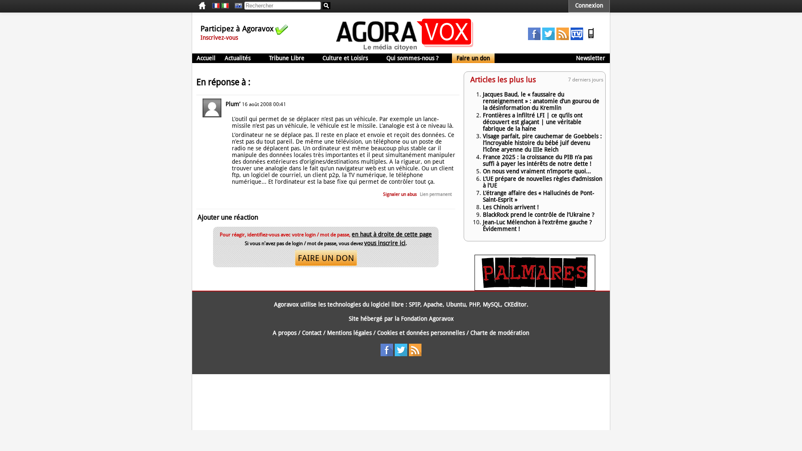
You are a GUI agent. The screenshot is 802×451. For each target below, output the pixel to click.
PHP (474, 304)
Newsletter (590, 58)
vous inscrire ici (385, 243)
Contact (312, 332)
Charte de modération (499, 332)
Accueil (206, 58)
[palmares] (535, 288)
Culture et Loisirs (345, 58)
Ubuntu (456, 304)
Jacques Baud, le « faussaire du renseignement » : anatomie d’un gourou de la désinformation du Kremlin (541, 101)
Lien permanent (436, 194)
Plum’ (233, 104)
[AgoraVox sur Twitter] (548, 38)
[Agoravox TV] (236, 6)
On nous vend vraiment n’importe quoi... (537, 171)
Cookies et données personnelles (421, 332)
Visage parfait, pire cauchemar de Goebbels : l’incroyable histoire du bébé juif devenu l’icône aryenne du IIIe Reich (542, 143)
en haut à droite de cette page (392, 234)
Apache (433, 304)
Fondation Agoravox (427, 318)
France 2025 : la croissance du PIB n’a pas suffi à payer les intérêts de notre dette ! (537, 160)
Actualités (238, 58)
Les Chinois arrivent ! (511, 207)
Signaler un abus (400, 194)
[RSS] (562, 38)
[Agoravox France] (216, 6)
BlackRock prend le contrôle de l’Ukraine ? (538, 214)
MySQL (492, 304)
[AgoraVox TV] (577, 38)
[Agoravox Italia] (225, 6)
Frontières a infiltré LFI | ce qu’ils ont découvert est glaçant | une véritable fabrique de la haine (533, 122)
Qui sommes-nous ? (412, 58)
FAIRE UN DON (326, 258)
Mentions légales (349, 332)
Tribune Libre (287, 58)
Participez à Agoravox (237, 28)
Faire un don (473, 58)
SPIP (414, 304)
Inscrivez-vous (219, 37)
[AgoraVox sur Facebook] (534, 38)
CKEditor (515, 304)
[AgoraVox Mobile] (591, 38)
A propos (285, 332)
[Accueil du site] (405, 50)
